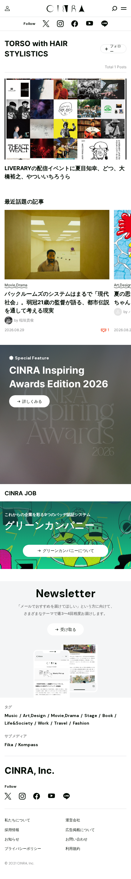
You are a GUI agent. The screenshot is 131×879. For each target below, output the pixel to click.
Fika (9, 745)
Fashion (81, 723)
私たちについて (17, 820)
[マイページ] (7, 8)
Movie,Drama (65, 715)
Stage (90, 715)
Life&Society (19, 723)
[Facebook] (74, 24)
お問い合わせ (76, 839)
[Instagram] (60, 24)
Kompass (28, 745)
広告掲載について (80, 829)
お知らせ (12, 839)
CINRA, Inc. (30, 770)
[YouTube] (90, 24)
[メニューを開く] (123, 8)
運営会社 (73, 820)
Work (43, 723)
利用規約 (73, 848)
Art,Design (34, 715)
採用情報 (12, 829)
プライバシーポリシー (23, 848)
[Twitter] (46, 24)
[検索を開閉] (114, 8)
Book (107, 715)
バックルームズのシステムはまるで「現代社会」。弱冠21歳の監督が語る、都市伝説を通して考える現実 (57, 302)
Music (11, 715)
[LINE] (104, 24)
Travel (60, 723)
